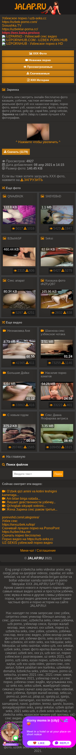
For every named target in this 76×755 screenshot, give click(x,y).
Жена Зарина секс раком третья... (31, 509)
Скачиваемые (39, 73)
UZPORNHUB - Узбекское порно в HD (34, 43)
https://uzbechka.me (16, 531)
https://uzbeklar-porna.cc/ (20, 29)
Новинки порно (39, 60)
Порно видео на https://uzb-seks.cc (27, 539)
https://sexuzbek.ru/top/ (18, 524)
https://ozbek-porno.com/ (19, 22)
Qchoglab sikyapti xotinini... (26, 505)
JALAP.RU (36, 558)
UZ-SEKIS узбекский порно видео (27, 542)
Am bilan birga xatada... (23, 498)
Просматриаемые (39, 66)
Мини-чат (27, 550)
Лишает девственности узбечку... (31, 502)
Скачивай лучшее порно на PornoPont (30, 528)
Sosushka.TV (11, 25)
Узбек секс (10, 521)
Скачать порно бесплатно (21, 535)
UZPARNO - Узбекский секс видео (31, 36)
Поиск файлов (17, 464)
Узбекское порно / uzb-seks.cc (24, 18)
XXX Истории (39, 80)
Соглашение (46, 550)
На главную (15, 456)
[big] (38, 131)
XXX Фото (39, 53)
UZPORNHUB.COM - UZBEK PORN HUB (36, 40)
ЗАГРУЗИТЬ (33, 180)
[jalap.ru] (38, 7)
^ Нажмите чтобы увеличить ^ (38, 142)
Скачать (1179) (17, 151)
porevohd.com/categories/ (20, 517)
